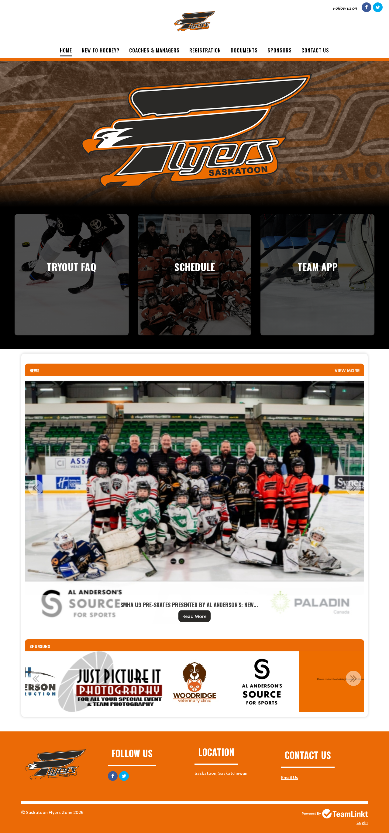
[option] (194, 503)
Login (362, 822)
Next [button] (353, 487)
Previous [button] (35, 487)
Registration (205, 50)
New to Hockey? (100, 50)
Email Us (289, 777)
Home (66, 50)
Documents (244, 50)
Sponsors (279, 50)
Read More (194, 616)
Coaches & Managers (154, 50)
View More (347, 370)
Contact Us (315, 50)
